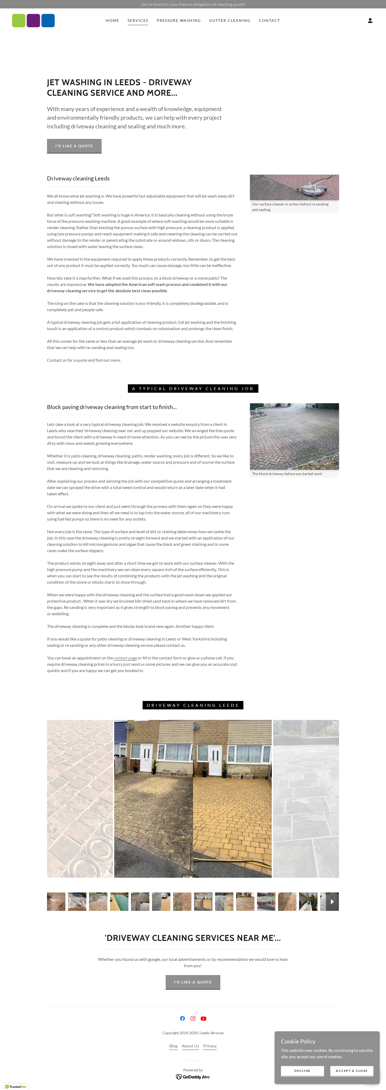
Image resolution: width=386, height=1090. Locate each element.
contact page (125, 657)
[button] (370, 20)
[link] (33, 19)
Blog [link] (173, 1045)
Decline (302, 1071)
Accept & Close (352, 1071)
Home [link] (112, 20)
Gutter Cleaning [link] (230, 20)
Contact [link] (269, 20)
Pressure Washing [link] (179, 20)
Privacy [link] (210, 1045)
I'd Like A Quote (74, 146)
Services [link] (138, 20)
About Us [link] (190, 1045)
